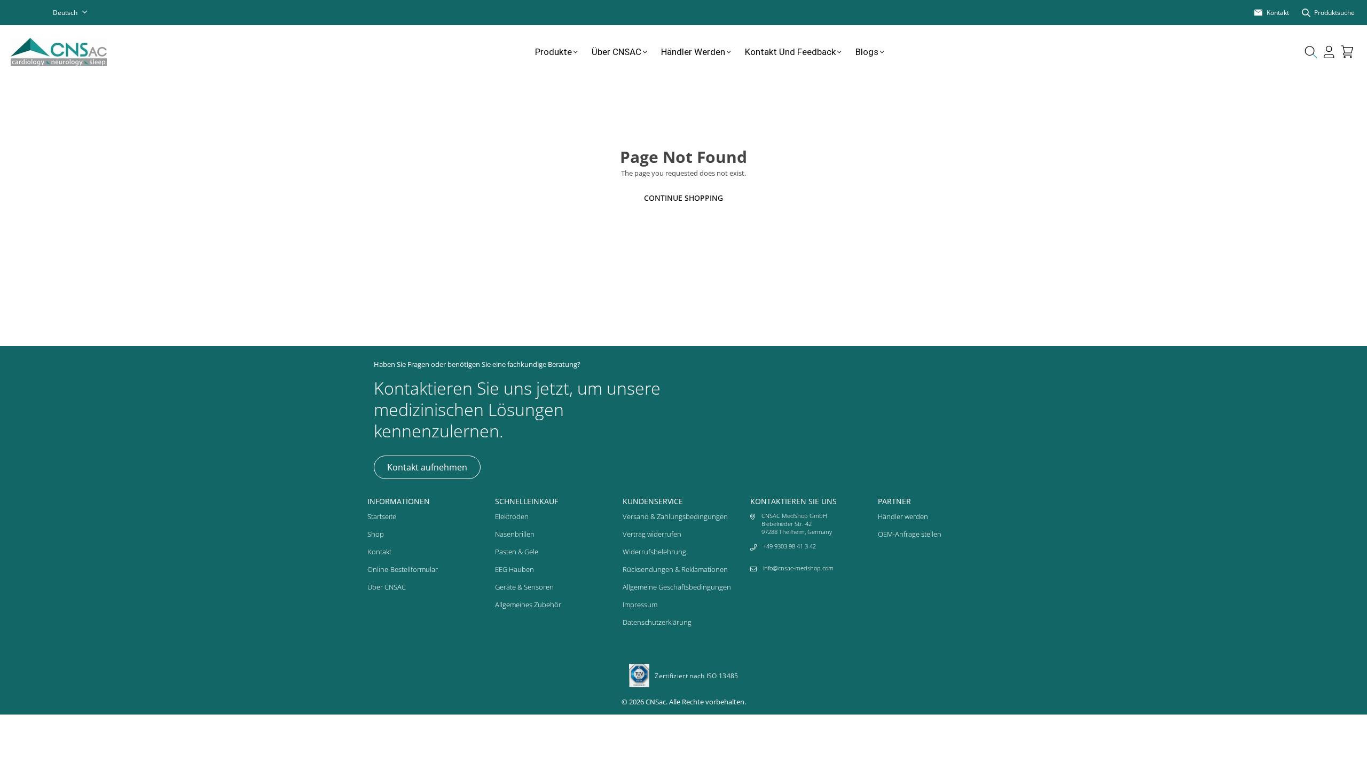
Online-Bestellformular (402, 569)
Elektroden (512, 516)
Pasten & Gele (516, 551)
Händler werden (693, 51)
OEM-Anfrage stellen (909, 534)
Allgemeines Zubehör (528, 604)
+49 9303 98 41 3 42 (789, 546)
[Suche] (1311, 51)
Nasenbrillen (515, 534)
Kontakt (379, 551)
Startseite (381, 516)
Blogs (866, 51)
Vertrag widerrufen (652, 534)
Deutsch (65, 12)
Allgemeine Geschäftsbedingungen (677, 587)
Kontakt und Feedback (790, 51)
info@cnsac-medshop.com (798, 568)
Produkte (553, 51)
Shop (375, 534)
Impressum (640, 604)
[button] (1347, 51)
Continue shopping (683, 198)
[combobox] (77, 12)
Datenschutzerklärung (657, 622)
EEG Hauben (514, 569)
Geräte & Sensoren (524, 587)
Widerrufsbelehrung (654, 551)
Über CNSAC (616, 51)
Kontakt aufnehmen (427, 467)
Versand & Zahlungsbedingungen (675, 516)
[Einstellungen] (1329, 51)
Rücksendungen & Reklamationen (675, 569)
